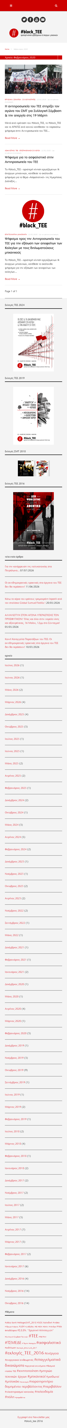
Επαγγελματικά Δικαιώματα (16, 234)
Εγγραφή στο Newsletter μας (34, 1417)
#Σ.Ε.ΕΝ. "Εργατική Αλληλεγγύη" (35, 1330)
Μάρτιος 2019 (13, 1106)
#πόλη (9, 1397)
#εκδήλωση (10, 1347)
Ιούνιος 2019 (12, 1094)
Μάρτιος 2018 (13, 1143)
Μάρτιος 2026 (13, 702)
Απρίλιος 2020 (13, 1008)
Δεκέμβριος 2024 (14, 800)
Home (7, 49)
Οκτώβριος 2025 (14, 726)
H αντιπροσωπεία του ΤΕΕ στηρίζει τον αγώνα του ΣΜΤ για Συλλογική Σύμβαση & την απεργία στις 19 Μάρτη (33, 110)
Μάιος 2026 (12, 689)
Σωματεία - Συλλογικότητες (24, 99)
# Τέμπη (25, 1343)
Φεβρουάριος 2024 (16, 849)
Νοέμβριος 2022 (14, 910)
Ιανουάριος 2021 (14, 972)
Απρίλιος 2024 (13, 837)
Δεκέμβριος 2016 (14, 1278)
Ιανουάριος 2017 (14, 1266)
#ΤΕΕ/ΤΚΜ (42, 1337)
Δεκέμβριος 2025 (14, 714)
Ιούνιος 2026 (12, 677)
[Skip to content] (33, 5)
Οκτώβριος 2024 (14, 812)
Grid (56, 57)
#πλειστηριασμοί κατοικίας (19, 1391)
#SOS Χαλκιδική (44, 1322)
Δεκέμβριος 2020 (14, 984)
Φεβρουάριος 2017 (16, 1254)
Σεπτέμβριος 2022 (15, 922)
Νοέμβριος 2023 (14, 873)
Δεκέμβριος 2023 (14, 861)
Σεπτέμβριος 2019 (15, 1082)
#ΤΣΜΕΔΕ (13, 1342)
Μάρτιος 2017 (13, 1241)
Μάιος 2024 (12, 824)
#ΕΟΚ (40, 1327)
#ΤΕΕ (33, 1336)
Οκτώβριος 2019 (14, 1070)
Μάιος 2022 (12, 935)
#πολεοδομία (44, 1391)
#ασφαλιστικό (48, 1342)
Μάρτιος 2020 (13, 1021)
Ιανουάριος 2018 (14, 1168)
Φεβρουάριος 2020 (16, 1033)
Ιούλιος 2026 (12, 665)
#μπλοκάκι (12, 1381)
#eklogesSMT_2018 (26, 1322)
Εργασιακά (9, 99)
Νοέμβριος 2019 (14, 1057)
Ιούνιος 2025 (12, 751)
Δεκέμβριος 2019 (14, 1045)
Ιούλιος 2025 (12, 738)
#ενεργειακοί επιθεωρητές (19, 1359)
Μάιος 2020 (12, 996)
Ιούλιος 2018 (12, 1131)
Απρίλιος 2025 (13, 775)
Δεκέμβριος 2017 (14, 1180)
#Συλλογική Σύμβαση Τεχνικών (16, 1337)
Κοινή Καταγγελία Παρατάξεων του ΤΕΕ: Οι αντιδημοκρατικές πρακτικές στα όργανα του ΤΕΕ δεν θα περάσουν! (31, 643)
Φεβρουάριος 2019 (16, 1119)
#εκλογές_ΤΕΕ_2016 (24, 1353)
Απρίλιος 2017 (13, 1229)
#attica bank (11, 1322)
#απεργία (32, 1343)
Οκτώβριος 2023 (14, 886)
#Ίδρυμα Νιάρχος (11, 1327)
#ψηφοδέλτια (20, 1397)
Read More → (12, 138)
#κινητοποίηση (28, 1371)
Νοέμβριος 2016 (14, 1290)
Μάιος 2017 (12, 1217)
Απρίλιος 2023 (13, 898)
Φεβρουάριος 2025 (16, 788)
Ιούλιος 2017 (12, 1205)
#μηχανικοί (36, 1376)
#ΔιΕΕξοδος (29, 1327)
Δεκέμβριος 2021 (14, 947)
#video (56, 1322)
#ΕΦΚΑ (45, 1327)
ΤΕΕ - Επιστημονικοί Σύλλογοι (28, 150)
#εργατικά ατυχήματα (35, 1366)
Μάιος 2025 (12, 763)
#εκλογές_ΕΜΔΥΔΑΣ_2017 (27, 1348)
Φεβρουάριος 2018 (16, 1156)
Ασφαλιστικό (10, 150)
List (60, 57)
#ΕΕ (36, 1327)
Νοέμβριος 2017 (14, 1192)
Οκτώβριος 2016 (14, 1303)
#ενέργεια (52, 1353)
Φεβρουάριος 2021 (16, 959)
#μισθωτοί (52, 1376)
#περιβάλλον (52, 1386)
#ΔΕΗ (22, 1326)
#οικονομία (24, 1382)
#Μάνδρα (52, 1327)
